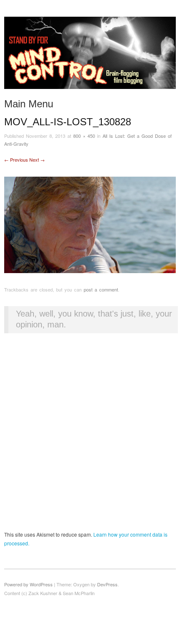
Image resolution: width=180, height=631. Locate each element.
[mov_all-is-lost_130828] (90, 224)
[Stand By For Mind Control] (90, 56)
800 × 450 (84, 135)
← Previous (16, 159)
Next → (37, 159)
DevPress (107, 584)
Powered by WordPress (28, 584)
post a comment (101, 289)
